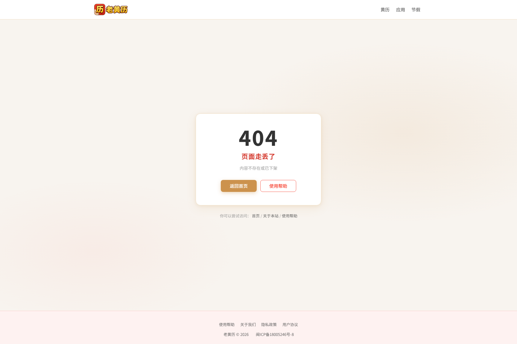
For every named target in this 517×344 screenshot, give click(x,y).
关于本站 (271, 216)
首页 (256, 216)
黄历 (385, 9)
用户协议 (290, 324)
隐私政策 (269, 324)
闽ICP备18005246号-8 (275, 334)
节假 (415, 9)
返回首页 (239, 186)
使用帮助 (278, 186)
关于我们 (248, 324)
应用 (400, 9)
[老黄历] (111, 10)
